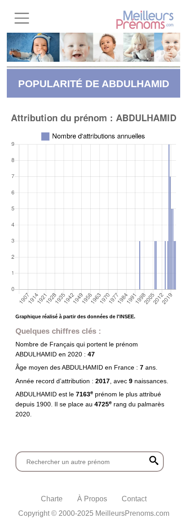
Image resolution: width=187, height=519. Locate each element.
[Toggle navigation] (21, 18)
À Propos (92, 499)
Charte (52, 499)
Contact (134, 499)
